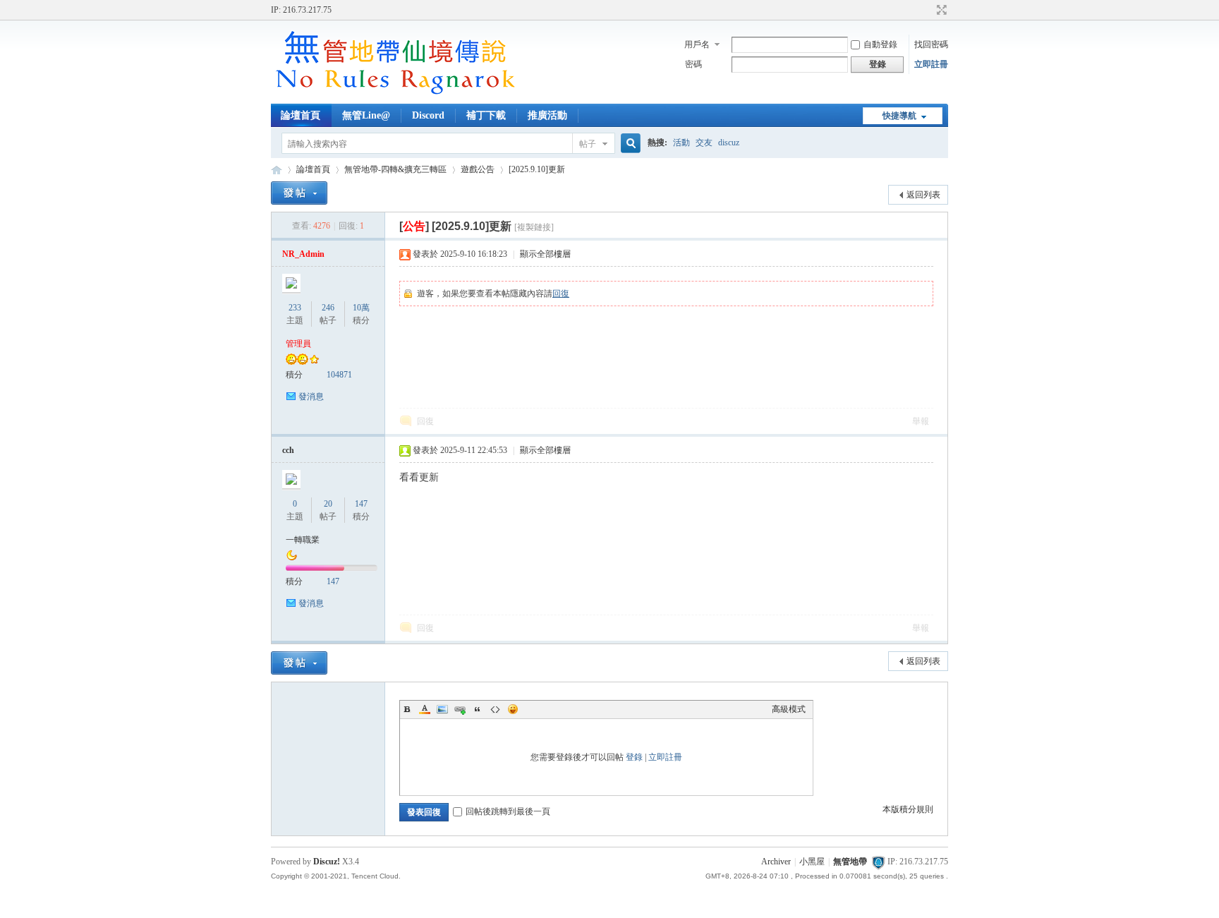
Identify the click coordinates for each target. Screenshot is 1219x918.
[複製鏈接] (534, 227)
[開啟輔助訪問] (928, 10)
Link (460, 709)
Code (495, 709)
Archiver (776, 861)
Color (425, 709)
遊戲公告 (478, 169)
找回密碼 (931, 44)
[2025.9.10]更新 (537, 169)
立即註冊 (931, 64)
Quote (478, 709)
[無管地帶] (394, 95)
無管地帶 (276, 169)
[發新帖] (299, 193)
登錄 (634, 757)
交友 (704, 142)
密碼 (693, 64)
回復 (560, 293)
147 (361, 504)
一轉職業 (303, 540)
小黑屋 (812, 861)
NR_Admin (303, 254)
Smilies (513, 709)
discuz (728, 142)
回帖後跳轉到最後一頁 (508, 811)
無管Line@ (366, 115)
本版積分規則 (908, 809)
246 (328, 308)
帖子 (587, 144)
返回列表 (923, 195)
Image (442, 709)
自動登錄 (880, 44)
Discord (428, 115)
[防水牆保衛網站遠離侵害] (878, 861)
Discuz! (326, 861)
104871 (339, 375)
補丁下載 (486, 115)
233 (295, 308)
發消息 (311, 396)
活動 (681, 142)
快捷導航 (899, 116)
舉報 (920, 421)
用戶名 (697, 44)
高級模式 (789, 709)
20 (328, 504)
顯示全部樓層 (545, 254)
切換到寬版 (940, 10)
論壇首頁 (300, 115)
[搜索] (628, 143)
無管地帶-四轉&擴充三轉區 (395, 169)
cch (288, 450)
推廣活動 (547, 115)
